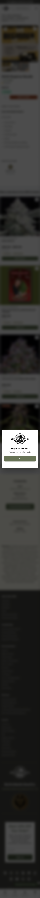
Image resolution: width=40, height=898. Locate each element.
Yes (20, 459)
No (20, 464)
